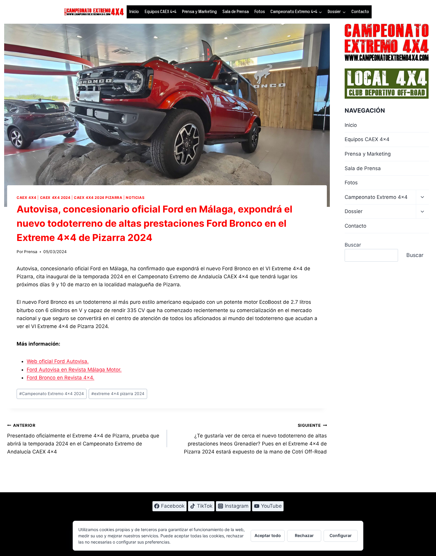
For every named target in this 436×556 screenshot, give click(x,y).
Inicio (134, 11)
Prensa (30, 251)
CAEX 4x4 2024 (55, 197)
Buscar (353, 245)
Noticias (135, 197)
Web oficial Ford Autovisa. (58, 361)
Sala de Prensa (235, 11)
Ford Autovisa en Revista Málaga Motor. (74, 370)
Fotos (259, 11)
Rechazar (304, 535)
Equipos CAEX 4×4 (160, 11)
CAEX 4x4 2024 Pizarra (98, 197)
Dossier (353, 211)
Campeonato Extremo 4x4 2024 (51, 393)
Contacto (360, 11)
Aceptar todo (267, 535)
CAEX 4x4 (26, 197)
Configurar (341, 535)
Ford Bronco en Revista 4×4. (60, 378)
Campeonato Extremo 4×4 (376, 197)
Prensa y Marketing (199, 11)
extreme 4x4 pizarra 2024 (117, 393)
